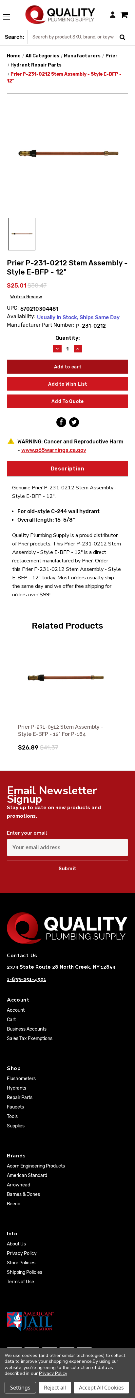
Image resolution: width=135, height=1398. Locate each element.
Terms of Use (20, 1282)
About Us (16, 1244)
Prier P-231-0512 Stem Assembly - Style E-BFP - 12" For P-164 (60, 730)
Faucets (15, 1107)
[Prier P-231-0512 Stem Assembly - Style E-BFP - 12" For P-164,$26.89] (67, 678)
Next (122, 691)
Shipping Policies (24, 1272)
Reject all (55, 1387)
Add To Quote (67, 401)
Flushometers (21, 1078)
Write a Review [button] (26, 297)
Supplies (16, 1126)
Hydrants (16, 1088)
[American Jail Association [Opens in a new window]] (67, 1321)
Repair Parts (19, 1097)
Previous (13, 691)
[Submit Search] (125, 36)
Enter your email (27, 833)
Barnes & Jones (23, 1194)
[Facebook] (61, 422)
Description (68, 469)
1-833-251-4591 (26, 979)
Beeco (13, 1204)
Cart (11, 1019)
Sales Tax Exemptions (29, 1038)
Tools (12, 1116)
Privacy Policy (22, 1253)
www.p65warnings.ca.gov (53, 450)
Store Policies (21, 1263)
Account (16, 1010)
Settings (20, 1387)
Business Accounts (27, 1029)
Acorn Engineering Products (36, 1166)
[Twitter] (74, 422)
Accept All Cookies (101, 1387)
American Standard (27, 1175)
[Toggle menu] (9, 13)
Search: (14, 37)
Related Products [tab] (67, 626)
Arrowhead (18, 1185)
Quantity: (67, 338)
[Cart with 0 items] (124, 14)
